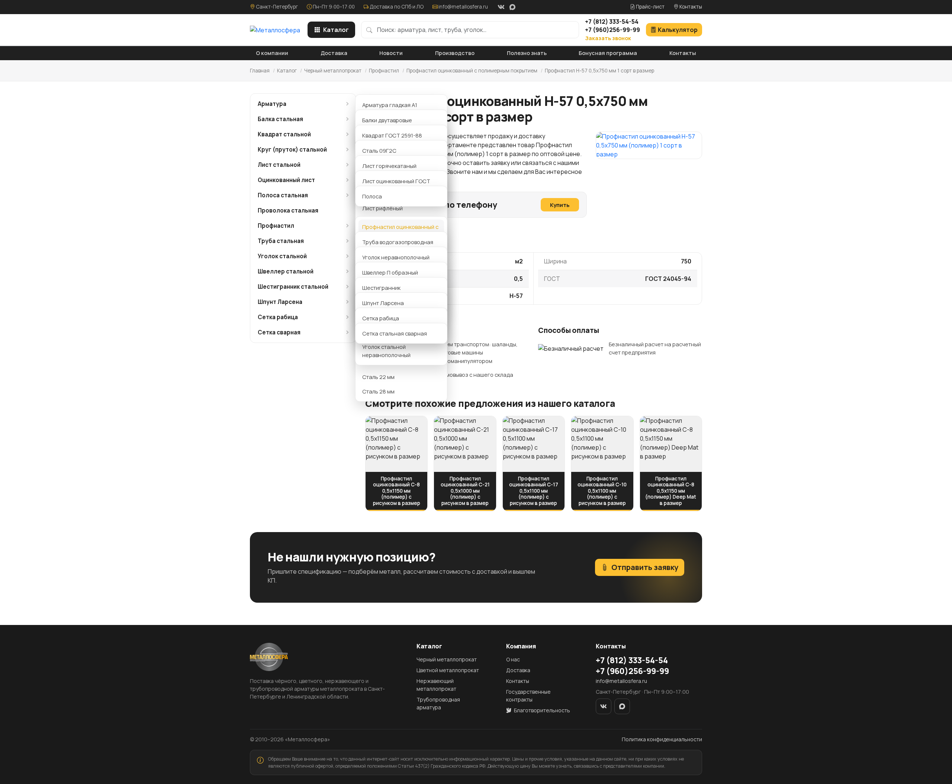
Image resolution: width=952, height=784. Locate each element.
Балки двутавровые (387, 120)
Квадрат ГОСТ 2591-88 (392, 135)
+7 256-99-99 (612, 30)
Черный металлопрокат (332, 70)
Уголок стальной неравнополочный (386, 351)
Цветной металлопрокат (447, 670)
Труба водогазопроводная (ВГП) (397, 246)
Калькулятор (678, 30)
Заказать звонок (608, 38)
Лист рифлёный (382, 208)
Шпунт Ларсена (280, 302)
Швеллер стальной (285, 271)
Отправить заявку (644, 567)
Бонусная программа (608, 52)
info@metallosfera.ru (463, 6)
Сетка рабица (278, 317)
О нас (513, 659)
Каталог (336, 30)
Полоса (372, 196)
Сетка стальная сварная (394, 333)
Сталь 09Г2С (379, 150)
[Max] (512, 7)
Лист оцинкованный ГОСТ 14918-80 (396, 185)
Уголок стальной (282, 256)
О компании (272, 52)
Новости (391, 52)
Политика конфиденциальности (662, 739)
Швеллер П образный (390, 272)
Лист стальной (279, 165)
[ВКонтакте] (501, 7)
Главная (260, 70)
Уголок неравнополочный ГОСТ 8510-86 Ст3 (396, 261)
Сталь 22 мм (378, 376)
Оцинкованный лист (286, 180)
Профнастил (384, 70)
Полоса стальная (283, 195)
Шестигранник (381, 287)
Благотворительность (541, 710)
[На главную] (275, 30)
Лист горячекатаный (389, 165)
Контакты (690, 6)
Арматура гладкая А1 (389, 104)
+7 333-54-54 (612, 21)
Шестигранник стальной (293, 287)
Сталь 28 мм (378, 391)
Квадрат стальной (284, 134)
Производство (455, 52)
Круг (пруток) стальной (292, 149)
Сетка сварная (279, 332)
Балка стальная (280, 119)
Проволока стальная (288, 210)
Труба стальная (281, 241)
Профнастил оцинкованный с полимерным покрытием (471, 70)
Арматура (272, 104)
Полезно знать (527, 52)
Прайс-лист (650, 6)
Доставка (334, 52)
